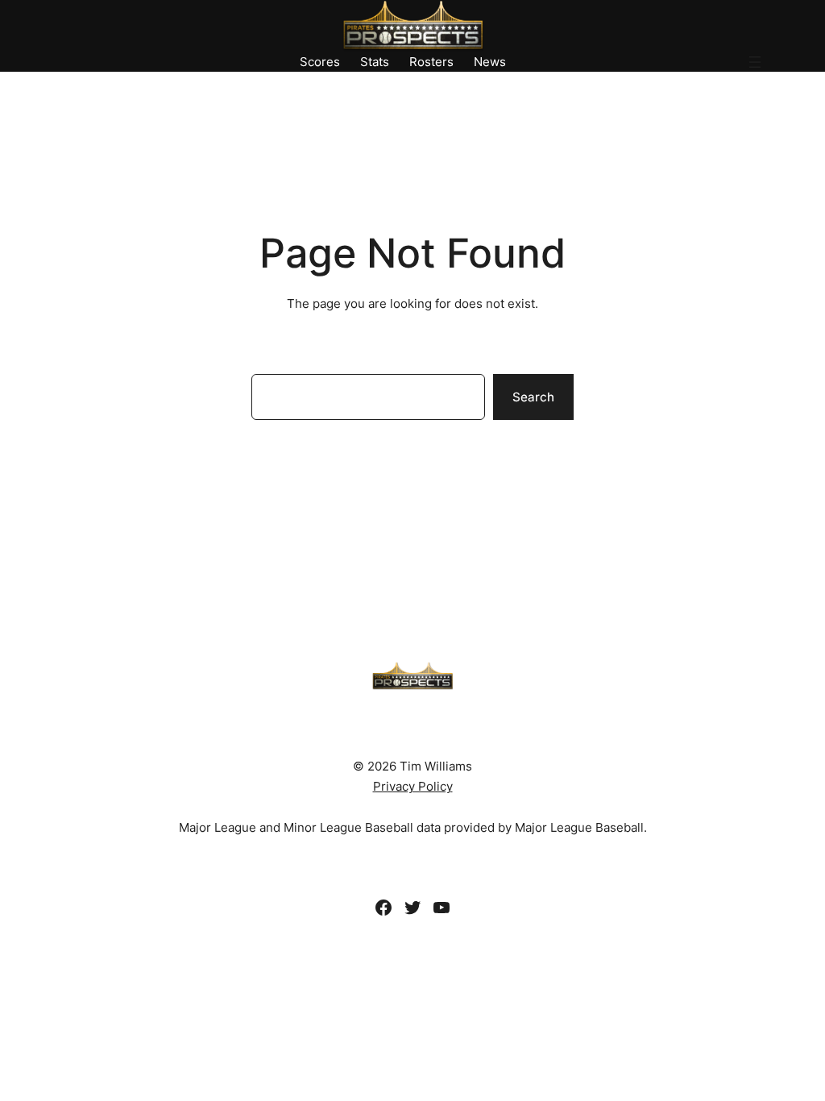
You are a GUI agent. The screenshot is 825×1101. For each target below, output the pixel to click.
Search (533, 397)
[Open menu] (755, 62)
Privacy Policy (413, 786)
